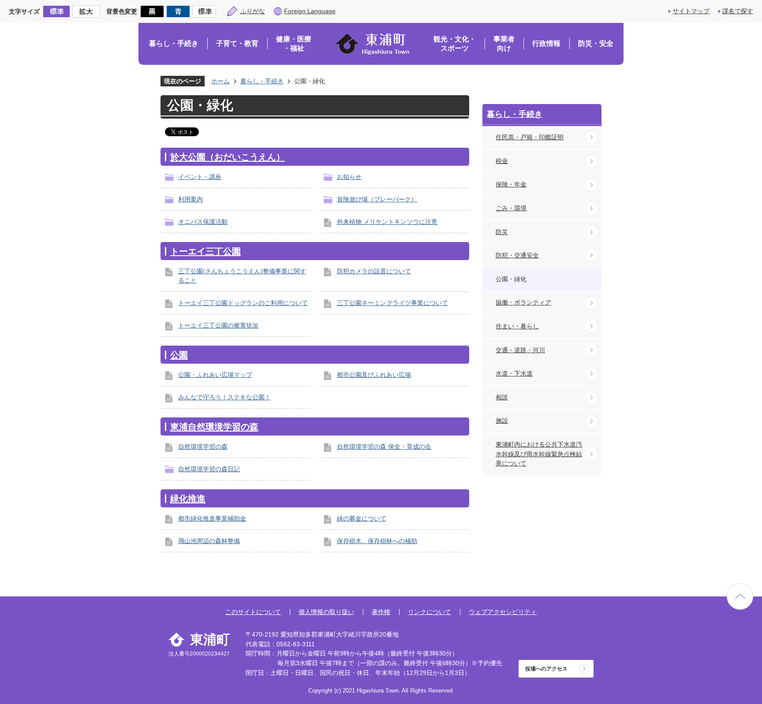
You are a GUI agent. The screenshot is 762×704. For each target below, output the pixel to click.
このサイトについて (253, 611)
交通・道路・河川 (520, 350)
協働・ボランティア (523, 302)
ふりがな (252, 11)
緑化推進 (187, 498)
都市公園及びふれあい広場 (374, 374)
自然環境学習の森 (203, 446)
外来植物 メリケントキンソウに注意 (387, 221)
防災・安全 (595, 43)
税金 (502, 160)
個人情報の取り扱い (326, 611)
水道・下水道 (514, 373)
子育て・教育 (237, 43)
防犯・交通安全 (517, 255)
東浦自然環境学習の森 (214, 427)
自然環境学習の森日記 (209, 469)
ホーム (220, 81)
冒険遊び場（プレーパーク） (377, 199)
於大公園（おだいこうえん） (227, 157)
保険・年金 (511, 184)
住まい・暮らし (517, 326)
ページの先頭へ (740, 596)
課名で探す (737, 11)
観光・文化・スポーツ (454, 43)
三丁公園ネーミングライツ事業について (392, 302)
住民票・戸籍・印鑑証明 (530, 137)
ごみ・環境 (511, 208)
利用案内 (190, 199)
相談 (502, 397)
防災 (502, 231)
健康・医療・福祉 (293, 43)
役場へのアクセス (546, 669)
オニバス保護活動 (203, 221)
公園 (179, 355)
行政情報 (546, 43)
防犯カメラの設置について (374, 271)
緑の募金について (361, 518)
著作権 (381, 611)
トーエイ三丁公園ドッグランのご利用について (243, 302)
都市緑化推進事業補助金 (212, 518)
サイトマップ (691, 11)
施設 (502, 420)
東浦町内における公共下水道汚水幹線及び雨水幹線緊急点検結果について (539, 454)
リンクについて (429, 611)
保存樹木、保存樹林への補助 (377, 540)
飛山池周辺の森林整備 (209, 540)
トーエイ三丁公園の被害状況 (218, 325)
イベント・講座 (199, 176)
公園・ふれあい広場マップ (215, 374)
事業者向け (504, 43)
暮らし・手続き (173, 43)
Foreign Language (310, 11)
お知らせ (349, 176)
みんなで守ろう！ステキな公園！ (224, 397)
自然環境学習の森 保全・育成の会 (384, 446)
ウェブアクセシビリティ (503, 611)
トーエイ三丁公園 (205, 251)
